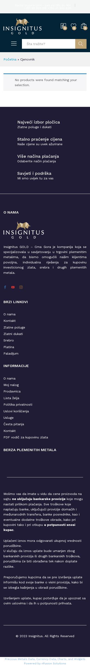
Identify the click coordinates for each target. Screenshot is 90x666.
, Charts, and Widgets (70, 659)
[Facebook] (5, 287)
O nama (9, 314)
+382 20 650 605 (59, 8)
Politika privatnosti (17, 404)
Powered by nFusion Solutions (45, 663)
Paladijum (10, 353)
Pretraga (81, 44)
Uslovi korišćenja (16, 411)
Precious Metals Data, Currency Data (30, 659)
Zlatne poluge (14, 327)
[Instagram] (21, 287)
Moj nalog (11, 385)
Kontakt (9, 320)
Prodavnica (12, 391)
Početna (9, 59)
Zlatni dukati (13, 334)
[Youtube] (13, 287)
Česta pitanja (13, 424)
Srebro (8, 340)
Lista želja (11, 398)
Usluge (8, 417)
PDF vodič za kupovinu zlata (25, 437)
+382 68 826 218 (36, 8)
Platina (8, 347)
